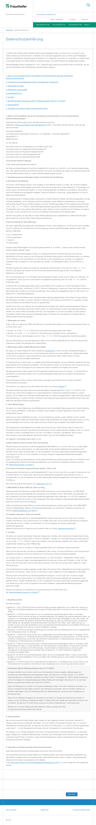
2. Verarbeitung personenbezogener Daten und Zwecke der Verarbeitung (32, 82)
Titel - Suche (88, 5)
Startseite (9, 30)
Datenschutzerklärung (81, 810)
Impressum (44, 810)
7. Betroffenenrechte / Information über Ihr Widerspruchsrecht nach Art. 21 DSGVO (35, 101)
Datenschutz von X (43, 484)
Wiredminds (49, 351)
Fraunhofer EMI (43, 25)
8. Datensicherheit (12, 105)
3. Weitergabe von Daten (15, 86)
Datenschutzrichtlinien (66, 529)
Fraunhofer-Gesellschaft (45, 14)
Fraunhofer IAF (59, 25)
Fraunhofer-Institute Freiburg (15, 14)
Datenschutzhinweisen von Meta (20, 465)
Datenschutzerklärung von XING (24, 511)
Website (61, 387)
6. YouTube (10, 97)
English (85, 19)
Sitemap (72, 19)
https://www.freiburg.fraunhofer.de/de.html (31, 125)
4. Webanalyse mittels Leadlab (16, 90)
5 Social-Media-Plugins (14, 93)
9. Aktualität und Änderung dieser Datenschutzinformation (27, 108)
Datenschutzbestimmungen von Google (23, 592)
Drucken (71, 794)
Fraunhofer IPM (75, 25)
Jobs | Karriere (56, 19)
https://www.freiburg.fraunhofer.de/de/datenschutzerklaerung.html (34, 763)
